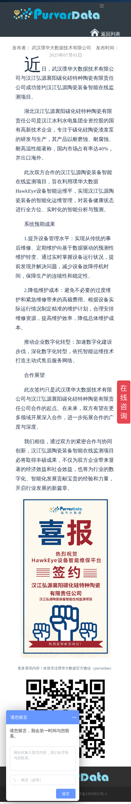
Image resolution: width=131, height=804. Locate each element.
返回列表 (110, 34)
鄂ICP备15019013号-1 (90, 794)
